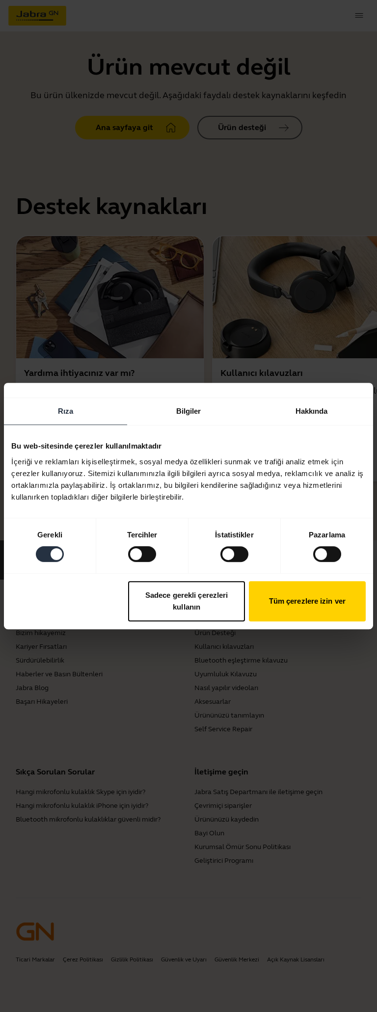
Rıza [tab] (65, 411)
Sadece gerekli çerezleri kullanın (186, 601)
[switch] (142, 554)
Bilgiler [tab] (188, 411)
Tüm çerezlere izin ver (307, 601)
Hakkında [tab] (312, 411)
